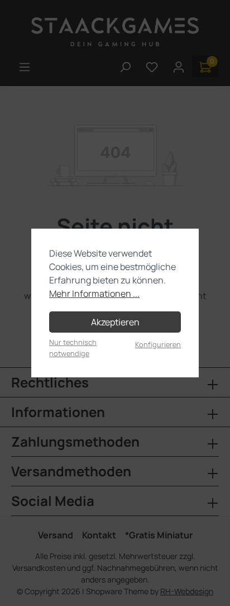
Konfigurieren (158, 344)
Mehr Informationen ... (94, 293)
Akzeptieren (115, 322)
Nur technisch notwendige (73, 347)
